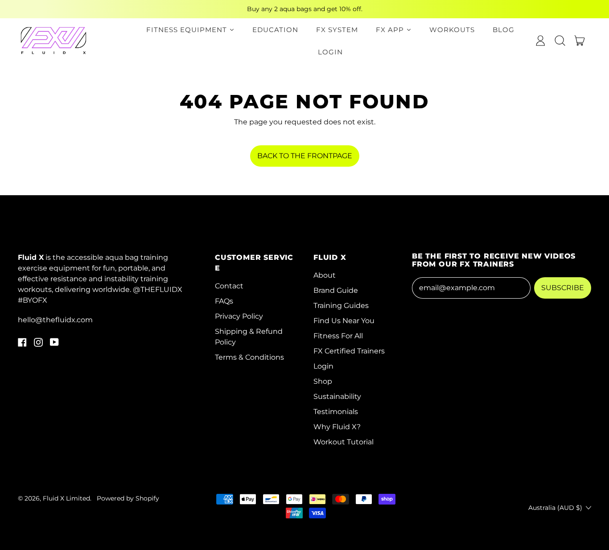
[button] (560, 40)
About (324, 275)
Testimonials (335, 411)
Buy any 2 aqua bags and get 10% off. (304, 9)
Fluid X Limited (66, 498)
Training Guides (341, 305)
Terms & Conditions (249, 357)
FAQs (224, 301)
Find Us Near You (343, 320)
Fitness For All (338, 336)
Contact (229, 286)
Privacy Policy (239, 316)
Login (323, 366)
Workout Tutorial (343, 442)
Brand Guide (335, 290)
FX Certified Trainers (349, 351)
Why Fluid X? (337, 427)
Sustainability (337, 396)
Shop (322, 381)
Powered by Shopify (128, 498)
